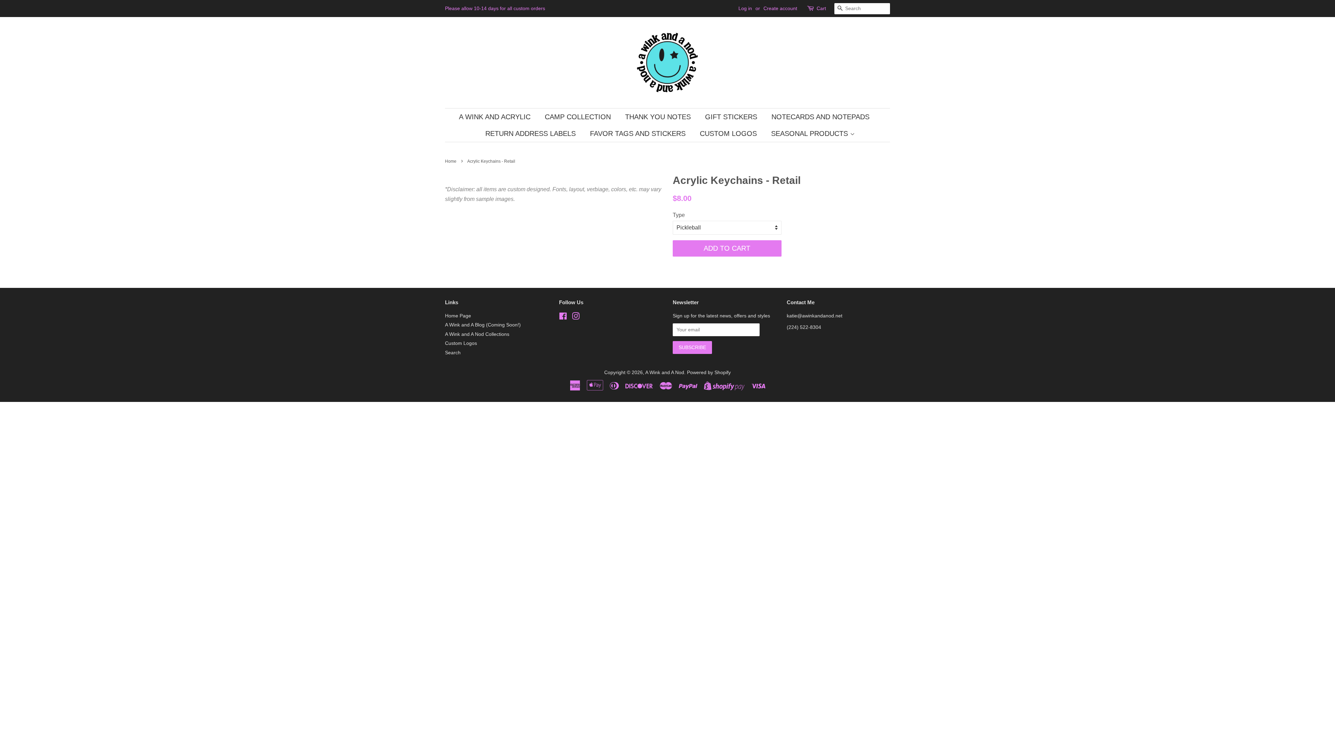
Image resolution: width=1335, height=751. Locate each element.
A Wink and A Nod (664, 372)
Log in (745, 8)
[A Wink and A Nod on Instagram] (576, 317)
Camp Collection (578, 117)
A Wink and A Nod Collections (477, 334)
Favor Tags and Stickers (638, 133)
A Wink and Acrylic (495, 117)
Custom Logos (728, 133)
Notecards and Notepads (820, 117)
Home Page (458, 315)
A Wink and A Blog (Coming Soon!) (483, 325)
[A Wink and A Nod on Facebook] (563, 317)
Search (453, 352)
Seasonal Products (810, 133)
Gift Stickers (731, 117)
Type (679, 215)
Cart (821, 8)
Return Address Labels (530, 133)
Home (450, 161)
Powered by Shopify (709, 372)
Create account (780, 8)
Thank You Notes (658, 117)
